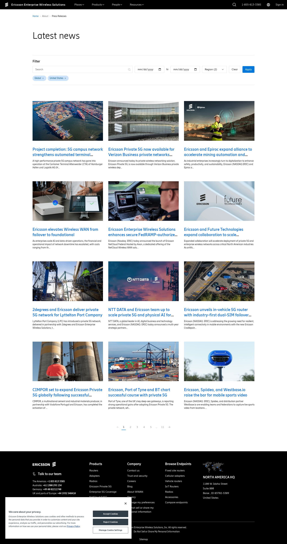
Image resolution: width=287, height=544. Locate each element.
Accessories (171, 497)
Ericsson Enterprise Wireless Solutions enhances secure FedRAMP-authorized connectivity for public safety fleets (142, 234)
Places (78, 4)
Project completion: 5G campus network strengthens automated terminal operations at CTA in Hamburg (68, 154)
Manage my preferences (141, 502)
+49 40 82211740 (52, 489)
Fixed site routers (175, 470)
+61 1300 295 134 (52, 485)
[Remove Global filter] (43, 78)
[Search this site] (234, 5)
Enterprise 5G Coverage (102, 491)
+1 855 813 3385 (56, 481)
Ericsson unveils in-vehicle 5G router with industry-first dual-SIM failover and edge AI (216, 315)
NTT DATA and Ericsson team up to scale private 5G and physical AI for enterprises (139, 315)
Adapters (94, 475)
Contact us (133, 470)
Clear (235, 69)
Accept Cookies (110, 514)
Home (36, 16)
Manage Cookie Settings (110, 530)
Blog (130, 486)
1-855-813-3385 (251, 4)
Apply (248, 69)
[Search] (129, 69)
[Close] (125, 503)
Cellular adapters (175, 475)
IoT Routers (172, 486)
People (116, 4)
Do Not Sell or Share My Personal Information (157, 531)
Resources (136, 4)
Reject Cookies (110, 522)
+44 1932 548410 (66, 493)
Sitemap (143, 539)
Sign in (280, 4)
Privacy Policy (73, 526)
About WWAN (135, 491)
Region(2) (211, 69)
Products (97, 4)
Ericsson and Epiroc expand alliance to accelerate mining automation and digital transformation (218, 154)
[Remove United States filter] (65, 78)
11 (162, 427)
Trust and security (137, 475)
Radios (93, 481)
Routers (93, 470)
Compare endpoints (176, 502)
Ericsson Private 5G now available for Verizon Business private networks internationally (141, 154)
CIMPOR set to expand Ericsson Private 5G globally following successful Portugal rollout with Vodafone (67, 395)
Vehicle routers (173, 481)
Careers (131, 481)
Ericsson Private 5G (100, 486)
